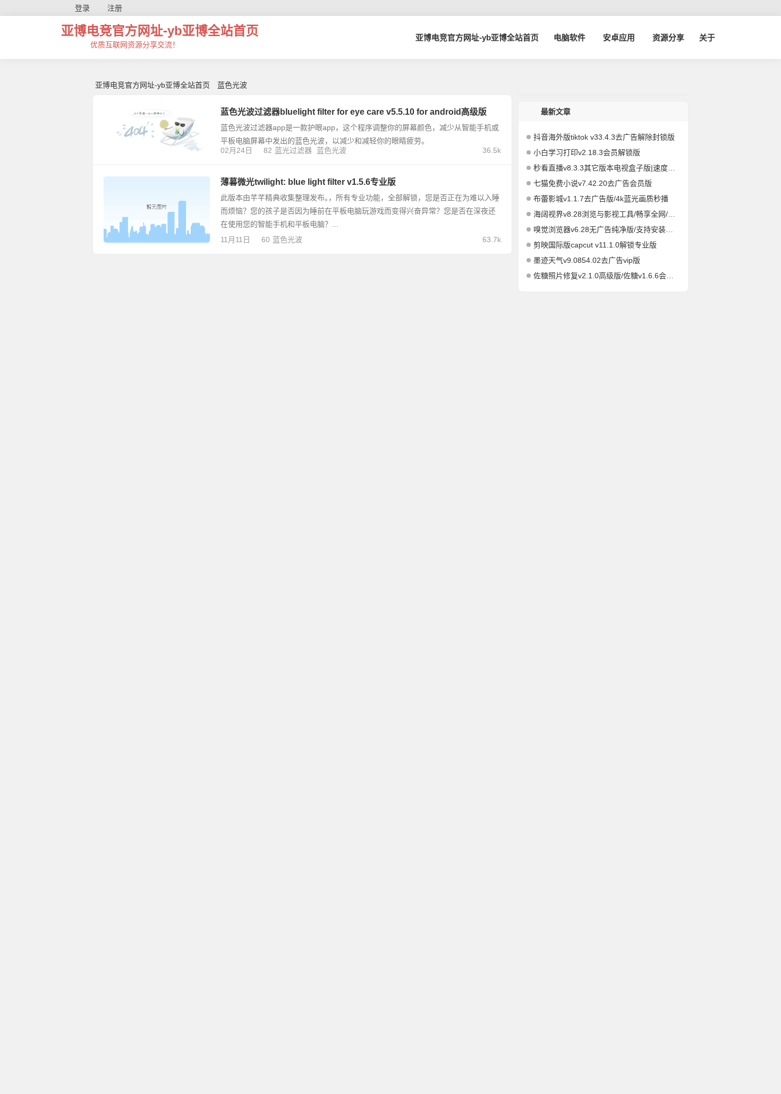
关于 (707, 37)
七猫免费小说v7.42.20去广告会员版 (592, 183)
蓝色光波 (331, 150)
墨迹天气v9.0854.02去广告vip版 (586, 260)
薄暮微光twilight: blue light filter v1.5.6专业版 (308, 181)
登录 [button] (82, 8)
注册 (114, 8)
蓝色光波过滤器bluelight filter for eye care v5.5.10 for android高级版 (353, 111)
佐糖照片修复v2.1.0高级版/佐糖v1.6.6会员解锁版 (606, 275)
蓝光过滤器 (293, 150)
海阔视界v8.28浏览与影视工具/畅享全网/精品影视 (606, 214)
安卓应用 (619, 37)
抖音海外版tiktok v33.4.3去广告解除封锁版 (604, 137)
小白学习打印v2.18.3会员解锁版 (586, 152)
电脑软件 (569, 37)
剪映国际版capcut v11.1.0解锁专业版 (595, 245)
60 (265, 239)
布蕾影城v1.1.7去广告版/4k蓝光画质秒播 (600, 198)
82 (268, 150)
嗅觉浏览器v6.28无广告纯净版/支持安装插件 (606, 229)
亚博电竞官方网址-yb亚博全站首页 (160, 30)
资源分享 (668, 37)
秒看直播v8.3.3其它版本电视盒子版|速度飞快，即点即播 (606, 168)
